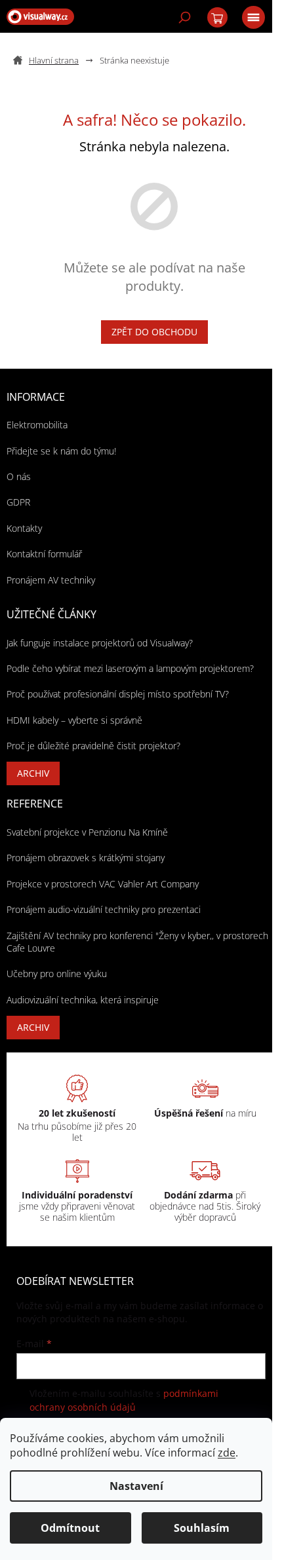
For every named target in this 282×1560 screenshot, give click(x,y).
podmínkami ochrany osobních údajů (124, 1400)
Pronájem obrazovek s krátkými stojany (86, 857)
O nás (19, 476)
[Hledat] (184, 16)
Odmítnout (70, 1528)
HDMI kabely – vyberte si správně (74, 720)
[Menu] (252, 16)
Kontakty (24, 528)
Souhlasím (202, 1528)
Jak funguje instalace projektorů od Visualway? (100, 643)
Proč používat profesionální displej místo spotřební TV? (118, 694)
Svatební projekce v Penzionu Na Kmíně (87, 832)
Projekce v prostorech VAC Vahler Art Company (103, 884)
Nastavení (136, 1486)
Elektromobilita (37, 424)
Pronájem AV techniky (51, 580)
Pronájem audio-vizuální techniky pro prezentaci (104, 909)
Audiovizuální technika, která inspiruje (83, 1000)
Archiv (33, 773)
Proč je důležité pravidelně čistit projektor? (93, 745)
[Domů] (51, 60)
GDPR (18, 502)
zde (226, 1452)
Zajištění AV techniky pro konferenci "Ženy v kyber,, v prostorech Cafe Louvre (137, 941)
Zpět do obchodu (154, 331)
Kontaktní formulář (44, 554)
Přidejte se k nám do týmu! (61, 451)
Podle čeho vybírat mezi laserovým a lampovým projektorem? (130, 668)
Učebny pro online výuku (57, 973)
